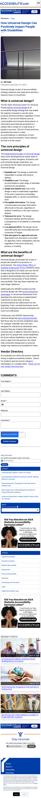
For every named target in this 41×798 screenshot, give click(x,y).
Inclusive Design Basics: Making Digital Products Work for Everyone (20, 498)
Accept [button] (16, 794)
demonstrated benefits (27, 318)
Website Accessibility (9, 565)
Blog (12, 18)
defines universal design (17, 107)
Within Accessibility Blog (9, 507)
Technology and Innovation (10, 582)
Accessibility (10, 770)
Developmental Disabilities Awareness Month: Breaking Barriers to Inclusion (20, 478)
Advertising (10, 773)
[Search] (38, 510)
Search (4, 505)
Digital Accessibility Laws (10, 591)
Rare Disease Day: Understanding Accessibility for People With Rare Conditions (18, 491)
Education (5, 578)
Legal (3, 587)
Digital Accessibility (8, 557)
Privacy (8, 764)
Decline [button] (25, 794)
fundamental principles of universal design (22, 154)
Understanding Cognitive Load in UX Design (16, 472)
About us (9, 767)
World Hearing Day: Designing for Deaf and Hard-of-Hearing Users (19, 484)
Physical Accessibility (9, 574)
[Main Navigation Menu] (38, 3)
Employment (6, 570)
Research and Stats (8, 561)
